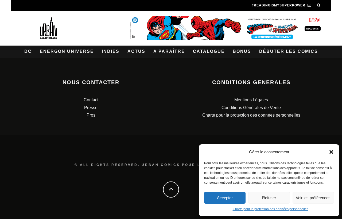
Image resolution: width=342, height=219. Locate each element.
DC (28, 51)
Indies (110, 51)
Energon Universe (67, 51)
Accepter (225, 197)
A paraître (169, 51)
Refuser (269, 197)
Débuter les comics (288, 51)
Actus (136, 51)
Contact (91, 100)
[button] (331, 152)
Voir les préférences (313, 197)
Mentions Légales (251, 100)
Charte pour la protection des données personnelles (270, 209)
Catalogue (209, 51)
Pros (91, 115)
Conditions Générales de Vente (251, 107)
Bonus (242, 51)
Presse (91, 107)
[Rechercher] (319, 5)
